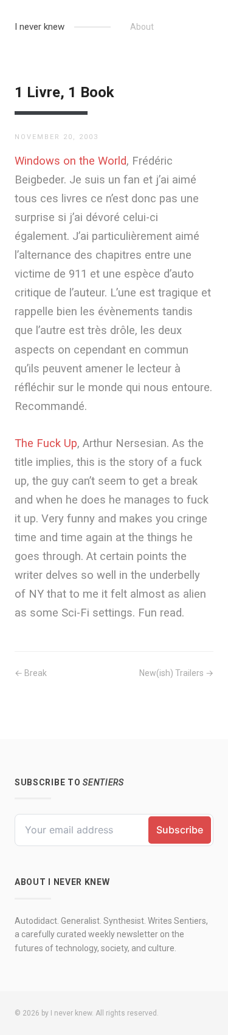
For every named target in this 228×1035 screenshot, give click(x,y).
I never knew (39, 26)
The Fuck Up (46, 443)
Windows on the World (70, 160)
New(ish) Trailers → (176, 673)
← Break (31, 673)
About (142, 27)
